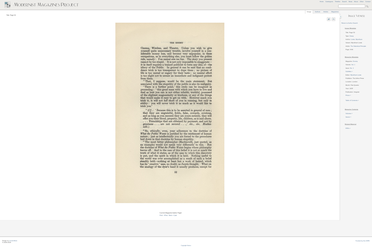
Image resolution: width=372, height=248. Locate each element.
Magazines (335, 12)
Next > (171, 215)
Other (362, 1)
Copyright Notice (186, 245)
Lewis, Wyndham (356, 39)
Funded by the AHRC (363, 241)
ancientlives (13, 240)
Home (322, 1)
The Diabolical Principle (358, 46)
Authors (317, 12)
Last (175, 215)
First (161, 215)
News (350, 1)
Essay (352, 36)
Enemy (355, 61)
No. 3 (352, 68)
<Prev (166, 215)
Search (344, 1)
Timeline (337, 1)
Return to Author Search (349, 23)
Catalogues (329, 1)
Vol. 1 (353, 64)
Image (309, 12)
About (356, 1)
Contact (368, 1)
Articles (325, 12)
